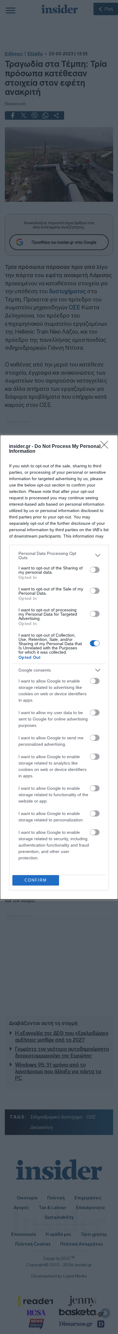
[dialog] (59, 667)
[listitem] (59, 555)
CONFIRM (36, 880)
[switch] (95, 570)
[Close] (106, 446)
